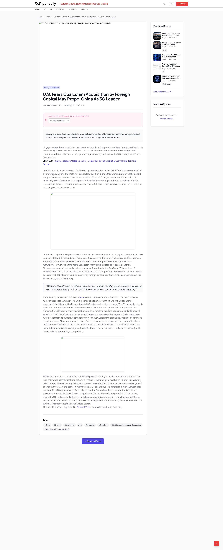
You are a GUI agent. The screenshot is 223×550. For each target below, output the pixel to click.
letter (82, 297)
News (37, 9)
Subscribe (182, 4)
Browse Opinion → (167, 119)
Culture (84, 9)
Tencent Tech (83, 407)
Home (41, 17)
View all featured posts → (163, 92)
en (171, 4)
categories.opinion (51, 87)
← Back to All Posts (93, 441)
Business (73, 9)
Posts (48, 17)
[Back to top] (216, 543)
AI (45, 9)
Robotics (60, 9)
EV (51, 9)
